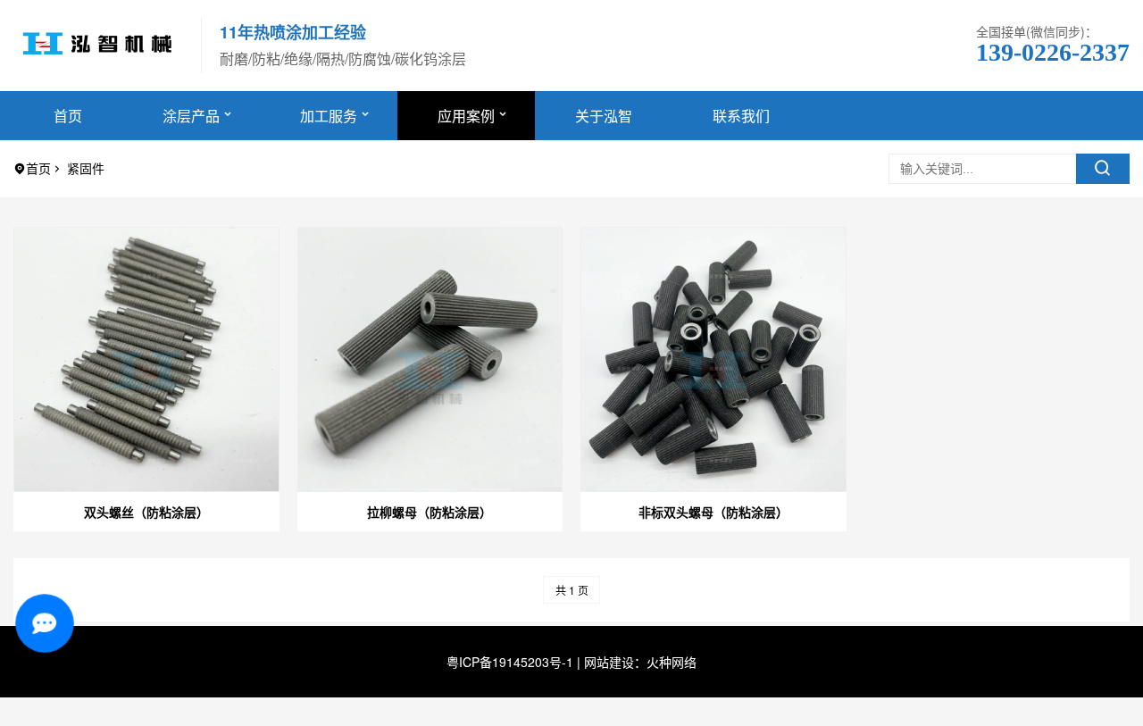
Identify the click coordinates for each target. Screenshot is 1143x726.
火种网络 (672, 662)
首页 (68, 115)
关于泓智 (603, 115)
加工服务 (328, 115)
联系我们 (741, 115)
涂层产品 (191, 115)
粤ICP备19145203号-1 (509, 662)
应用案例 (466, 115)
